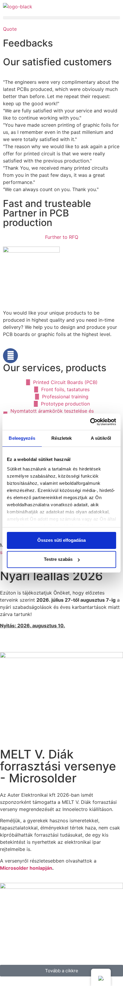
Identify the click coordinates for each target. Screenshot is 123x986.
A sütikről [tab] (101, 438)
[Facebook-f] (10, 355)
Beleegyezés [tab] (22, 438)
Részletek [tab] (61, 438)
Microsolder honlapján (26, 868)
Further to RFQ (61, 237)
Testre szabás (58, 559)
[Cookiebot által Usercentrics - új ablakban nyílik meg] (90, 422)
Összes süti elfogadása (61, 540)
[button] (61, 17)
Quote (10, 29)
